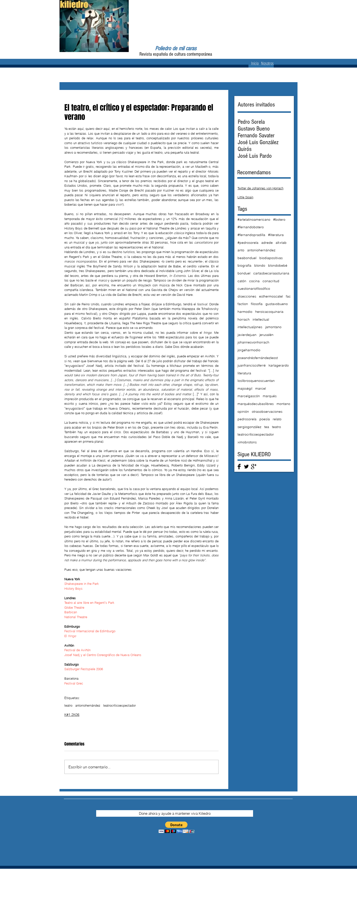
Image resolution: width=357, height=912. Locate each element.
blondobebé (277, 265)
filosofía (257, 304)
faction (243, 304)
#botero (279, 219)
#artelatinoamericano (254, 219)
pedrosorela (247, 419)
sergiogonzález (249, 427)
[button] (176, 827)
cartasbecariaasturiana (271, 273)
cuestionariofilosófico (254, 288)
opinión (243, 411)
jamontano (273, 327)
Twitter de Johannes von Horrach (260, 188)
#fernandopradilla (251, 235)
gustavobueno (276, 304)
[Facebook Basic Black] (239, 466)
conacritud (271, 281)
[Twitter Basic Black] (246, 466)
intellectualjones (250, 327)
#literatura (276, 235)
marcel (260, 388)
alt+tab (281, 242)
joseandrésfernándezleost (258, 358)
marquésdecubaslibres (256, 404)
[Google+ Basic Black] (253, 466)
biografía (244, 265)
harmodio (245, 311)
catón (242, 281)
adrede (267, 242)
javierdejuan (247, 335)
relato (277, 419)
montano (283, 404)
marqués (270, 396)
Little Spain (245, 197)
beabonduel (247, 258)
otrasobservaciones (267, 411)
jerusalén (266, 335)
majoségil (245, 388)
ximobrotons (247, 442)
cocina (254, 281)
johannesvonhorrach (253, 342)
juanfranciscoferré (252, 365)
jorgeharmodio (249, 350)
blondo (259, 265)
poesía (264, 419)
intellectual (261, 319)
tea (266, 427)
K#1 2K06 (71, 714)
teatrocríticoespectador (119, 705)
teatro (68, 705)
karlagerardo (279, 365)
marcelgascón (249, 396)
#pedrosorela (248, 242)
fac (288, 296)
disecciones (247, 296)
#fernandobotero (251, 227)
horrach (244, 319)
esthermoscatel (271, 296)
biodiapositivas (271, 258)
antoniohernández (87, 705)
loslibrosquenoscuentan (256, 380)
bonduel (244, 273)
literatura (244, 373)
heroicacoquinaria (269, 311)
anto (241, 250)
